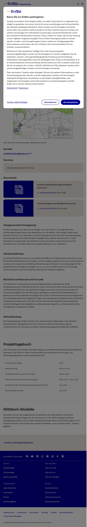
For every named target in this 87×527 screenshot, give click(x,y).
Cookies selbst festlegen (17, 102)
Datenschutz (12, 88)
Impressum (23, 88)
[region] (43, 263)
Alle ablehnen (50, 102)
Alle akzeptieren (70, 102)
